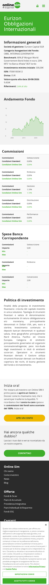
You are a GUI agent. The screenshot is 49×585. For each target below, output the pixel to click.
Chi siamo (9, 471)
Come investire (11, 475)
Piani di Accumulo (12, 500)
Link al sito (22, 86)
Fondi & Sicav (10, 496)
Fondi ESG (9, 511)
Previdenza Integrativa (15, 503)
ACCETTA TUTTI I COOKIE (24, 581)
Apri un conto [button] (24, 418)
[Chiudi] (46, 525)
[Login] (37, 6)
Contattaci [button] (24, 453)
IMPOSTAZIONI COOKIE (24, 574)
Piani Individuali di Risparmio (18, 507)
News (6, 478)
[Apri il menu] (43, 6)
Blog (6, 482)
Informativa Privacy (37, 566)
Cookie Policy (11, 569)
